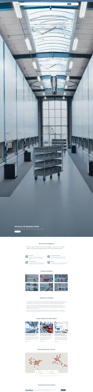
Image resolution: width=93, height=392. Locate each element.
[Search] (72, 4)
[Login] (74, 4)
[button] (56, 357)
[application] (46, 390)
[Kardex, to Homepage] (17, 4)
